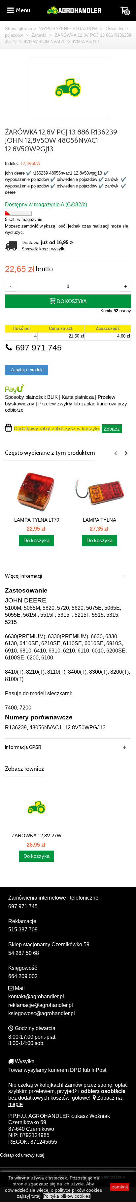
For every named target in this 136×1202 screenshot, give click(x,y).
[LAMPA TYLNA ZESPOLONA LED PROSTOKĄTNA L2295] (99, 491)
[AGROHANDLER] (74, 9)
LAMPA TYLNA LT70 (36, 520)
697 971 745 (37, 347)
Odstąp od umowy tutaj (22, 1155)
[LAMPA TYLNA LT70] (36, 491)
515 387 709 (23, 929)
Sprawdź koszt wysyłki (43, 248)
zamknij (120, 1186)
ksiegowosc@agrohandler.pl (41, 1013)
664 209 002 (23, 976)
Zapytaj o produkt (26, 369)
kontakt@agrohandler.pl (36, 996)
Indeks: (12, 163)
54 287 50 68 (23, 953)
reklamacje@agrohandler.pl (40, 1005)
